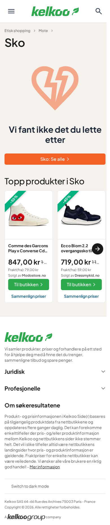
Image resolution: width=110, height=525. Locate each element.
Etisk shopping (17, 30)
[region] (55, 249)
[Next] (97, 249)
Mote (43, 30)
